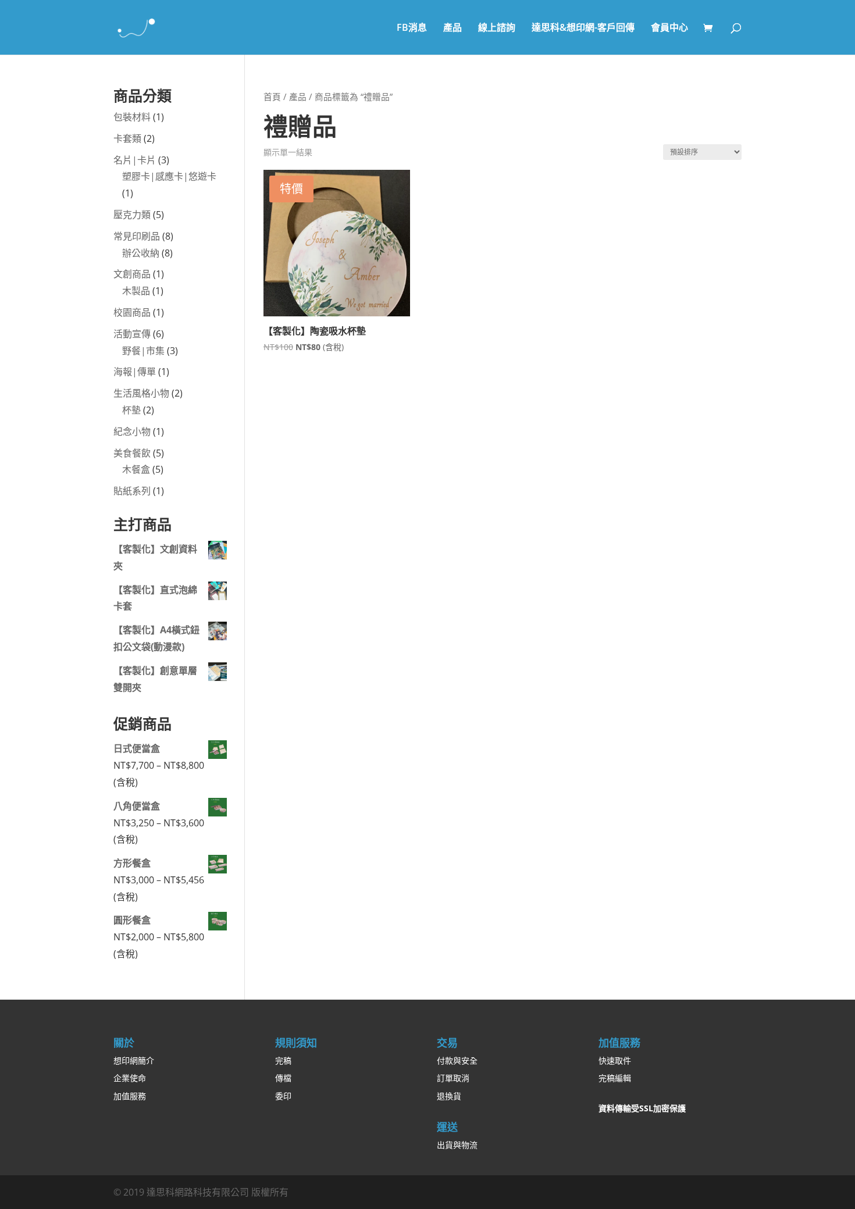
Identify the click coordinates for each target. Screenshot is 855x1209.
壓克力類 (132, 214)
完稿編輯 (614, 1077)
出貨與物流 (457, 1144)
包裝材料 (132, 116)
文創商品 (132, 274)
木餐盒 (136, 469)
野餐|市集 (143, 350)
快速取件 (614, 1060)
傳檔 (283, 1077)
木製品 (136, 290)
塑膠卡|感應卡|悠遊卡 (169, 176)
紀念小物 (132, 431)
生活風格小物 (141, 393)
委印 (283, 1095)
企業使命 (129, 1077)
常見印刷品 (136, 236)
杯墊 (131, 410)
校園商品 (132, 312)
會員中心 (669, 28)
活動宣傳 (132, 333)
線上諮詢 (496, 28)
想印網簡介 (133, 1060)
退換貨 (449, 1095)
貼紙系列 (132, 490)
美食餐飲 (132, 453)
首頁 (272, 96)
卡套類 (127, 138)
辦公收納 (140, 253)
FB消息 (412, 28)
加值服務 (129, 1095)
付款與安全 (457, 1060)
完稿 (283, 1060)
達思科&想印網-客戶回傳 (583, 28)
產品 (452, 28)
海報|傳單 (134, 371)
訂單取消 (453, 1077)
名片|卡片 (134, 160)
